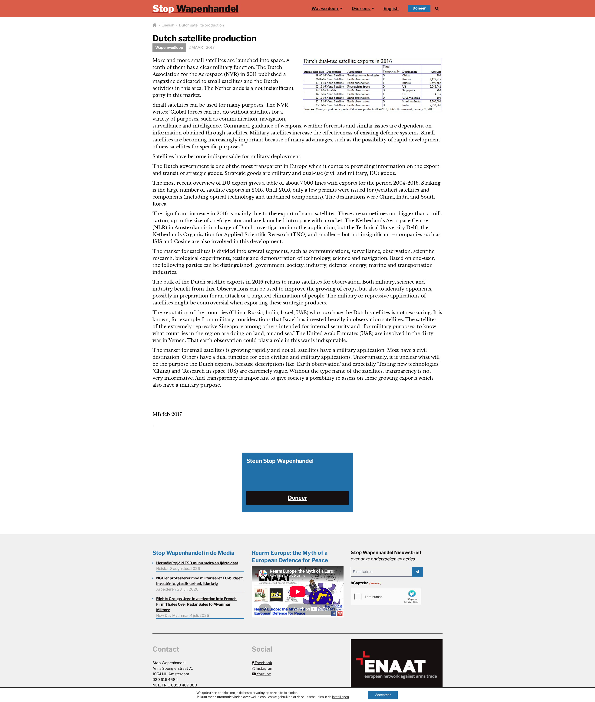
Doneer (419, 8)
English (391, 8)
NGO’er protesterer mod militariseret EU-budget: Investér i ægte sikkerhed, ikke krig (199, 581)
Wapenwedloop (169, 47)
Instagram (264, 668)
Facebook (263, 663)
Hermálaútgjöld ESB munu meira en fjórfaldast (197, 563)
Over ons (361, 8)
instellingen (340, 697)
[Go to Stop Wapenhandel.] (154, 25)
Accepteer (383, 695)
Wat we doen (325, 8)
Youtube (263, 674)
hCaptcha (366, 583)
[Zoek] (437, 8)
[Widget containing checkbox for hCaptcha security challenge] (386, 596)
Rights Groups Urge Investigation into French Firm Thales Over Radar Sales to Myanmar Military (196, 604)
